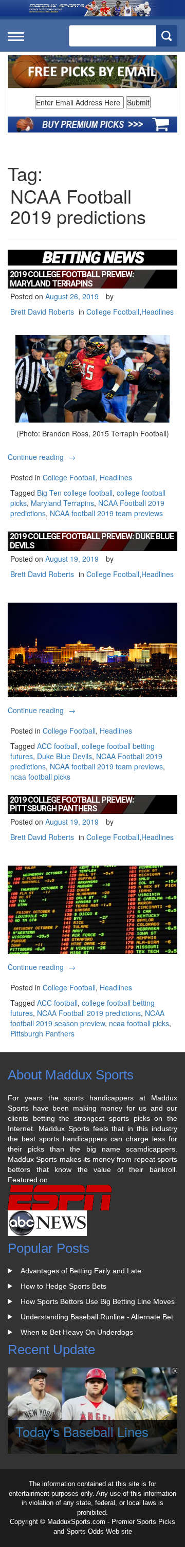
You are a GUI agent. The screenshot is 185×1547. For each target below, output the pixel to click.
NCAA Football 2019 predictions (89, 1013)
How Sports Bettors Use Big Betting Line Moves (98, 1301)
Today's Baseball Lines (82, 1431)
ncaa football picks (40, 776)
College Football (112, 311)
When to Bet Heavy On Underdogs (77, 1332)
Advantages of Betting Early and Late (81, 1271)
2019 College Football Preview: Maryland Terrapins (72, 279)
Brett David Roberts (42, 311)
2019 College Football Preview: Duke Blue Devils (92, 541)
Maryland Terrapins (62, 503)
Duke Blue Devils (64, 756)
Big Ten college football (75, 493)
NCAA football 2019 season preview (87, 1018)
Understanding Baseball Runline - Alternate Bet (97, 1317)
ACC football (57, 746)
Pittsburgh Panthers (42, 1033)
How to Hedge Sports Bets (63, 1286)
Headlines (157, 311)
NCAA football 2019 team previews (106, 513)
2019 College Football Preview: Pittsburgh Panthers (72, 804)
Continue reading (43, 457)
